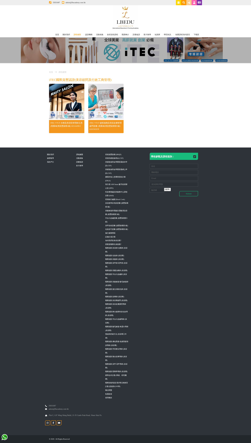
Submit (189, 194)
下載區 (196, 35)
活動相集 (99, 35)
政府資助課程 (112, 35)
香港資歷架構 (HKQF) (113, 154)
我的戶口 (50, 162)
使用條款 (108, 398)
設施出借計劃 (110, 237)
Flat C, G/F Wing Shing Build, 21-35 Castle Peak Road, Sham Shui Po (75, 415)
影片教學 (147, 35)
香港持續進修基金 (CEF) (114, 158)
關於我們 (66, 35)
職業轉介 (125, 35)
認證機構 (88, 35)
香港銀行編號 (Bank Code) (115, 199)
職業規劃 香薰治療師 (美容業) (116, 270)
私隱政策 (108, 394)
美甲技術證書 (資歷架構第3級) (116, 226)
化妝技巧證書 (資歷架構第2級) (116, 229)
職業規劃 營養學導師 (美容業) (116, 371)
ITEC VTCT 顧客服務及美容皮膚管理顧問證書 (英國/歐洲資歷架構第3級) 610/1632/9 (106, 126)
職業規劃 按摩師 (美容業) (114, 297)
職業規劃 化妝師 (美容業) (114, 256)
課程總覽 (77, 35)
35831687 (56, 3)
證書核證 (136, 35)
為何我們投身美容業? (113, 240)
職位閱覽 (108, 390)
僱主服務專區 (110, 233)
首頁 (57, 35)
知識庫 (157, 35)
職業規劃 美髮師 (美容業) (114, 259)
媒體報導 (50, 158)
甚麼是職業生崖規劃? (113, 244)
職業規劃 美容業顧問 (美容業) (116, 300)
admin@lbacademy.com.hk (75, 3)
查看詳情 (67, 101)
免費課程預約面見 (182, 35)
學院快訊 (168, 35)
